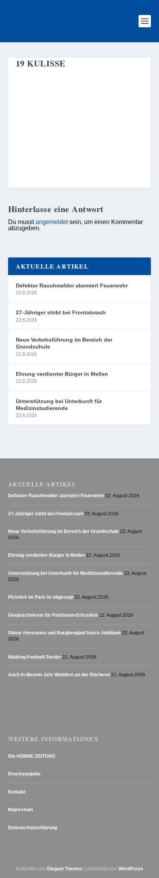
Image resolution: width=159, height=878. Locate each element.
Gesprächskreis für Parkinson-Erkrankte (53, 615)
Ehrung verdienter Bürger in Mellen (62, 374)
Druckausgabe (24, 774)
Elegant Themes (65, 868)
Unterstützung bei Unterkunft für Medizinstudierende (59, 404)
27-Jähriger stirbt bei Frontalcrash (61, 312)
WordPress (130, 868)
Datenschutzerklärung (32, 827)
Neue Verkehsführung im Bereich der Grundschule (64, 343)
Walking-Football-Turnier (34, 657)
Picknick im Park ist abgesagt (40, 597)
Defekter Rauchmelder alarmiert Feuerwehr (72, 285)
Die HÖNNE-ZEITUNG (31, 756)
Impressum (20, 809)
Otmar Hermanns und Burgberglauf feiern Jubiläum (64, 633)
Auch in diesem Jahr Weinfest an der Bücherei (59, 674)
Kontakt (16, 792)
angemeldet (52, 221)
